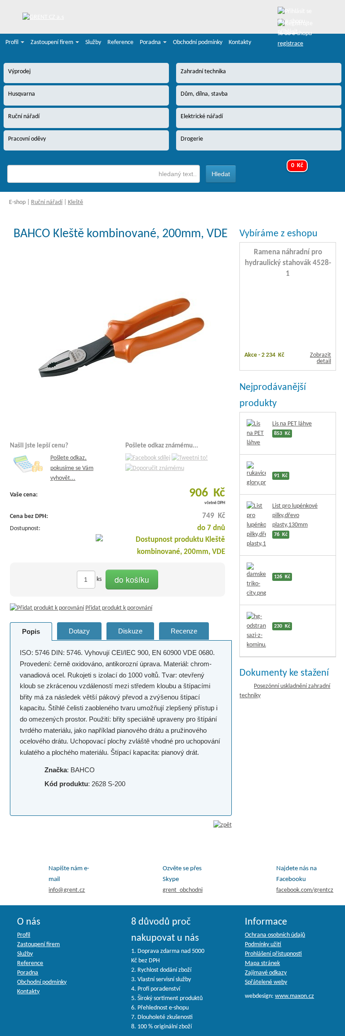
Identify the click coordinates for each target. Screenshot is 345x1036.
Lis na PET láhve (292, 424)
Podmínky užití (263, 944)
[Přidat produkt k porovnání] (47, 608)
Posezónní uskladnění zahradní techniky (284, 691)
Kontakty (240, 42)
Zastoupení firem (53, 42)
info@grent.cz (67, 890)
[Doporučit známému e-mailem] (154, 468)
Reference (120, 42)
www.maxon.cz (294, 996)
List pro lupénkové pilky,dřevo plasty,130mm (295, 515)
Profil (12, 42)
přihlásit (288, 31)
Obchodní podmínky (197, 42)
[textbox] (103, 174)
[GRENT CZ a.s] (43, 17)
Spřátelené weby (266, 982)
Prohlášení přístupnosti (273, 954)
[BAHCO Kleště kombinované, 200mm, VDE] (121, 338)
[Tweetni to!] (190, 458)
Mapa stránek (262, 963)
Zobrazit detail (320, 358)
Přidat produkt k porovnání (118, 608)
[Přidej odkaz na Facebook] (147, 458)
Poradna (151, 42)
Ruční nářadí (46, 202)
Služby (93, 42)
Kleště (75, 202)
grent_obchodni (183, 890)
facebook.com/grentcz (304, 890)
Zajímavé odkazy (266, 973)
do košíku (132, 579)
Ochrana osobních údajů (275, 935)
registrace (290, 43)
